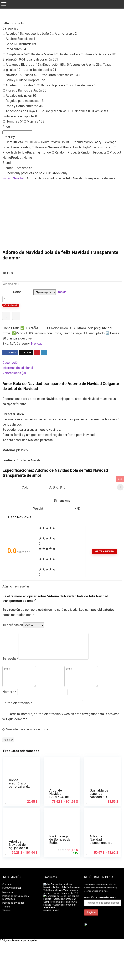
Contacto (7, 884)
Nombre (9, 692)
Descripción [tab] (10, 363)
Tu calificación (12, 625)
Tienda (6, 906)
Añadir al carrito (10, 305)
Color (17, 292)
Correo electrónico (17, 703)
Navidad (18, 178)
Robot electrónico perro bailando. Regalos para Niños (20, 786)
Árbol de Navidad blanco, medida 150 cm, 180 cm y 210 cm (101, 842)
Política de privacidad (13, 902)
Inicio (6, 178)
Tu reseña (10, 658)
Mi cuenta (7, 892)
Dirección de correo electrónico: (101, 897)
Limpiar (61, 292)
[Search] (119, 4)
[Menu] (4, 4)
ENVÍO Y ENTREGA (11, 888)
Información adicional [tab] (17, 368)
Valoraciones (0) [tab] (14, 373)
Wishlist (6, 910)
